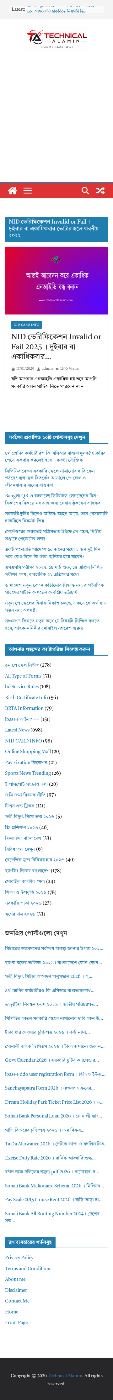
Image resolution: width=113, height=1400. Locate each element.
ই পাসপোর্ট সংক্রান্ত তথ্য (26, 784)
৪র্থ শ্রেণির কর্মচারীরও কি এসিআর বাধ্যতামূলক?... (49, 991)
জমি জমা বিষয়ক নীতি (25, 795)
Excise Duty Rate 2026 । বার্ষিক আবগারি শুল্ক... (50, 1158)
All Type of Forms (23, 676)
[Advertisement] (56, 122)
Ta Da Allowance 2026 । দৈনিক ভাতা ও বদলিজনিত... (56, 1144)
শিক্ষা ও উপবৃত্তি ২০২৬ (25, 892)
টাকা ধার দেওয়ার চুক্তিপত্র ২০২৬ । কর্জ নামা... (47, 1032)
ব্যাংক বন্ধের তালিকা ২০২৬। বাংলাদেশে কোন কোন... (53, 963)
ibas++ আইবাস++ (22, 719)
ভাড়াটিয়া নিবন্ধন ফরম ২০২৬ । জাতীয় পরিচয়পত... (51, 1004)
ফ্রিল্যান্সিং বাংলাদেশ (23, 838)
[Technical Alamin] (12, 190)
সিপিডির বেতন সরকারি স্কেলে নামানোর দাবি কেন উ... (54, 1019)
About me (15, 1279)
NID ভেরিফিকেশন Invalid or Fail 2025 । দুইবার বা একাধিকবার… (56, 347)
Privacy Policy (19, 1258)
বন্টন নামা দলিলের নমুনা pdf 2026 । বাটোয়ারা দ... (52, 1172)
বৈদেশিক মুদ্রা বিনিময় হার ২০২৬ (34, 860)
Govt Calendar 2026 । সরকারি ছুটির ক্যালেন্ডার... (52, 1060)
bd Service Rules (22, 687)
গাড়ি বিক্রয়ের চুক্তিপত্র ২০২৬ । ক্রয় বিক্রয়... (44, 1130)
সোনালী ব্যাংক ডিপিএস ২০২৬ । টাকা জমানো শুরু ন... (55, 1046)
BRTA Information (24, 708)
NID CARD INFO (26, 324)
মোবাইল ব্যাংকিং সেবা (25, 882)
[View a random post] (100, 190)
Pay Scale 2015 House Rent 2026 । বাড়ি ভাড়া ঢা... (54, 1200)
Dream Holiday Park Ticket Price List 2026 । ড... (54, 1102)
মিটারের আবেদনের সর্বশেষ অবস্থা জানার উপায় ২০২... (54, 949)
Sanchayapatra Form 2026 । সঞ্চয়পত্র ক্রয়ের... (50, 1088)
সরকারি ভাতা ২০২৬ (23, 903)
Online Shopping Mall (28, 752)
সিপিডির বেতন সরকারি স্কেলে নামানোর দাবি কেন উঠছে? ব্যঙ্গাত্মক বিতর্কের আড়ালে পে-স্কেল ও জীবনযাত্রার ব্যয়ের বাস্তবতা (50, 478)
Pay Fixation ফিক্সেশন (26, 763)
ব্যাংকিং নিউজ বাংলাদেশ (27, 871)
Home (11, 1312)
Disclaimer (16, 1290)
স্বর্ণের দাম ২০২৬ (20, 914)
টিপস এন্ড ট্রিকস (19, 806)
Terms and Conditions (28, 1269)
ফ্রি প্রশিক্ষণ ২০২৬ (21, 828)
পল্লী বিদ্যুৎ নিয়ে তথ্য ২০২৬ (29, 817)
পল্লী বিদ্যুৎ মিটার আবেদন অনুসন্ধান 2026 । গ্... (48, 977)
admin (47, 369)
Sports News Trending (28, 773)
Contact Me (17, 1301)
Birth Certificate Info (26, 698)
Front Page (16, 1323)
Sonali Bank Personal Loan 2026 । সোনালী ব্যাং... (53, 1116)
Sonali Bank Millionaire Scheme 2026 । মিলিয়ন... (54, 1186)
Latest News (17, 730)
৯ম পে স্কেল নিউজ (22, 665)
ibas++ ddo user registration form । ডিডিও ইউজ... (55, 1074)
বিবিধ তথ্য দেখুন (20, 849)
